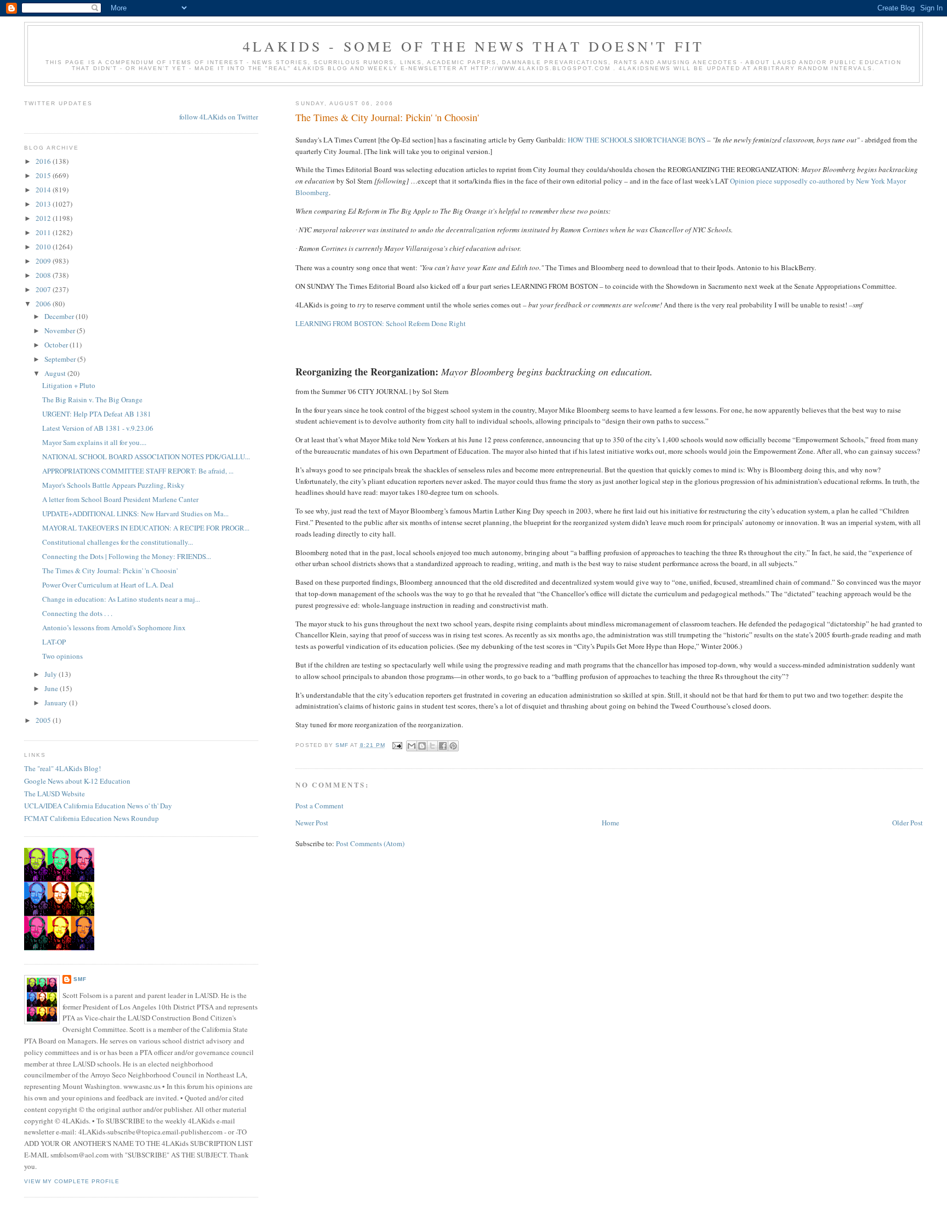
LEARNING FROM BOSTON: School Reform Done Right (380, 323)
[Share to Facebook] (442, 745)
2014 (44, 190)
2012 (44, 218)
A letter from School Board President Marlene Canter (120, 499)
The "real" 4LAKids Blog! (62, 768)
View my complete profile (71, 1181)
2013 (44, 204)
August (55, 373)
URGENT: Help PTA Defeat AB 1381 (96, 414)
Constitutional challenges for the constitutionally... (117, 542)
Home (610, 823)
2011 (44, 232)
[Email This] (411, 745)
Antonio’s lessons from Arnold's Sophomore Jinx (114, 627)
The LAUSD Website (54, 793)
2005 (44, 720)
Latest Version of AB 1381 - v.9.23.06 (97, 428)
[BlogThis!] (422, 745)
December (60, 316)
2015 (44, 175)
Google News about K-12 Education (77, 781)
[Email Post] (397, 745)
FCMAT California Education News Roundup (91, 818)
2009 (44, 261)
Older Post (907, 823)
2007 (44, 289)
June (52, 688)
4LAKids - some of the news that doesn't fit (474, 46)
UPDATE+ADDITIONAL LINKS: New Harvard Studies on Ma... (135, 513)
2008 (44, 275)
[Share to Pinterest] (453, 745)
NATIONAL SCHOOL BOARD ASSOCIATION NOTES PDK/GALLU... (146, 456)
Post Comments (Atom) (370, 843)
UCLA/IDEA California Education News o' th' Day (98, 806)
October (57, 345)
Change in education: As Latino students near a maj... (121, 599)
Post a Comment (319, 806)
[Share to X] (432, 745)
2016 (44, 161)
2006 (44, 304)
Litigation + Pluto (68, 385)
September (60, 359)
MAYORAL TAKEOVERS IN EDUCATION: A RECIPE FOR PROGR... (145, 528)
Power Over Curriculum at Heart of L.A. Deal (108, 585)
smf (80, 979)
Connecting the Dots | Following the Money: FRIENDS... (126, 556)
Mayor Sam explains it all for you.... (94, 442)
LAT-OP (54, 642)
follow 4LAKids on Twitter (218, 117)
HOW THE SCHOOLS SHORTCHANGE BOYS (636, 140)
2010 (44, 247)
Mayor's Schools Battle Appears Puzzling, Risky (113, 485)
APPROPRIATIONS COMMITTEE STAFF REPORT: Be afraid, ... (137, 471)
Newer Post (311, 823)
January (56, 703)
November (60, 330)
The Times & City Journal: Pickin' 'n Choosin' (110, 570)
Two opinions (62, 656)
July (51, 674)
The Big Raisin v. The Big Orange (92, 399)
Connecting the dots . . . (77, 613)
